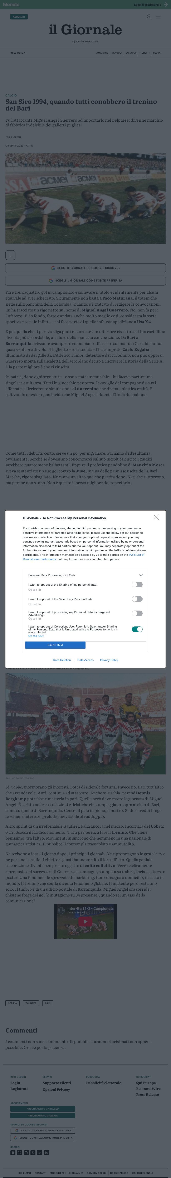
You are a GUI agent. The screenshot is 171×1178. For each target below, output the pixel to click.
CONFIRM (55, 645)
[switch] (137, 584)
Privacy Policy (109, 660)
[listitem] (85, 575)
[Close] (158, 518)
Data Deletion (62, 660)
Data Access (85, 660)
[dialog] (85, 589)
